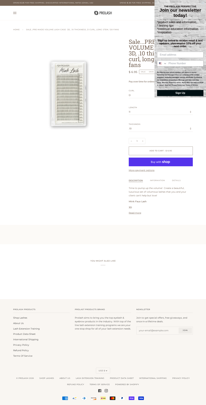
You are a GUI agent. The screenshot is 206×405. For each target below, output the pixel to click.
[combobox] (162, 63)
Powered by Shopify (127, 384)
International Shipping (25, 339)
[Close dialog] (203, 2)
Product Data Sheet (24, 334)
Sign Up (180, 93)
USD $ (102, 370)
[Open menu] (18, 13)
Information (157, 180)
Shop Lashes (20, 317)
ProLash (23, 378)
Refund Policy (21, 350)
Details (176, 180)
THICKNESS (134, 124)
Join (185, 330)
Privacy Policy (21, 344)
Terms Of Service (22, 355)
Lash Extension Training (26, 328)
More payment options (141, 170)
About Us (18, 323)
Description (136, 180)
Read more (135, 212)
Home (16, 29)
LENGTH (133, 107)
